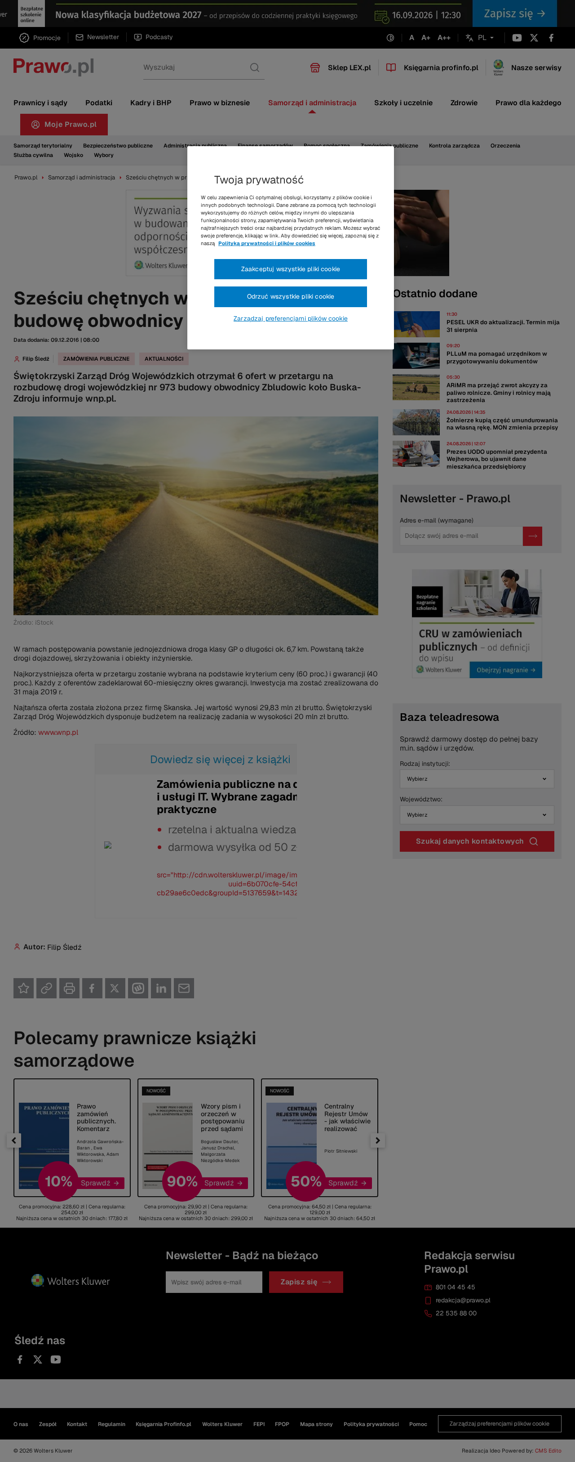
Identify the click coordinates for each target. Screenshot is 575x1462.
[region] (290, 247)
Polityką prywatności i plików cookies (266, 243)
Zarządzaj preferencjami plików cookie (291, 318)
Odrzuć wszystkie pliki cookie (291, 296)
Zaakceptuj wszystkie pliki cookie (290, 269)
